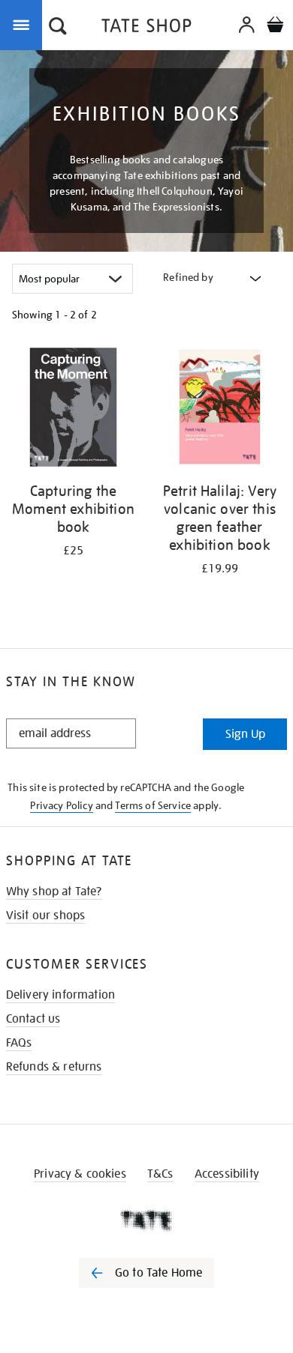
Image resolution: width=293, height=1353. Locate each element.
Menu (24, 24)
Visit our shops (45, 915)
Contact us (33, 1018)
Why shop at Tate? (54, 891)
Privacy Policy (61, 805)
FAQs (19, 1042)
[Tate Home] (146, 1220)
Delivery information (60, 994)
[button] (58, 27)
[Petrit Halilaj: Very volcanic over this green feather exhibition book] (220, 409)
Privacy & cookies (80, 1173)
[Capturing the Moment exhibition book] (73, 409)
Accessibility (227, 1173)
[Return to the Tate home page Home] (146, 28)
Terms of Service (153, 805)
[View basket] (275, 26)
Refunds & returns (54, 1066)
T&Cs (160, 1173)
